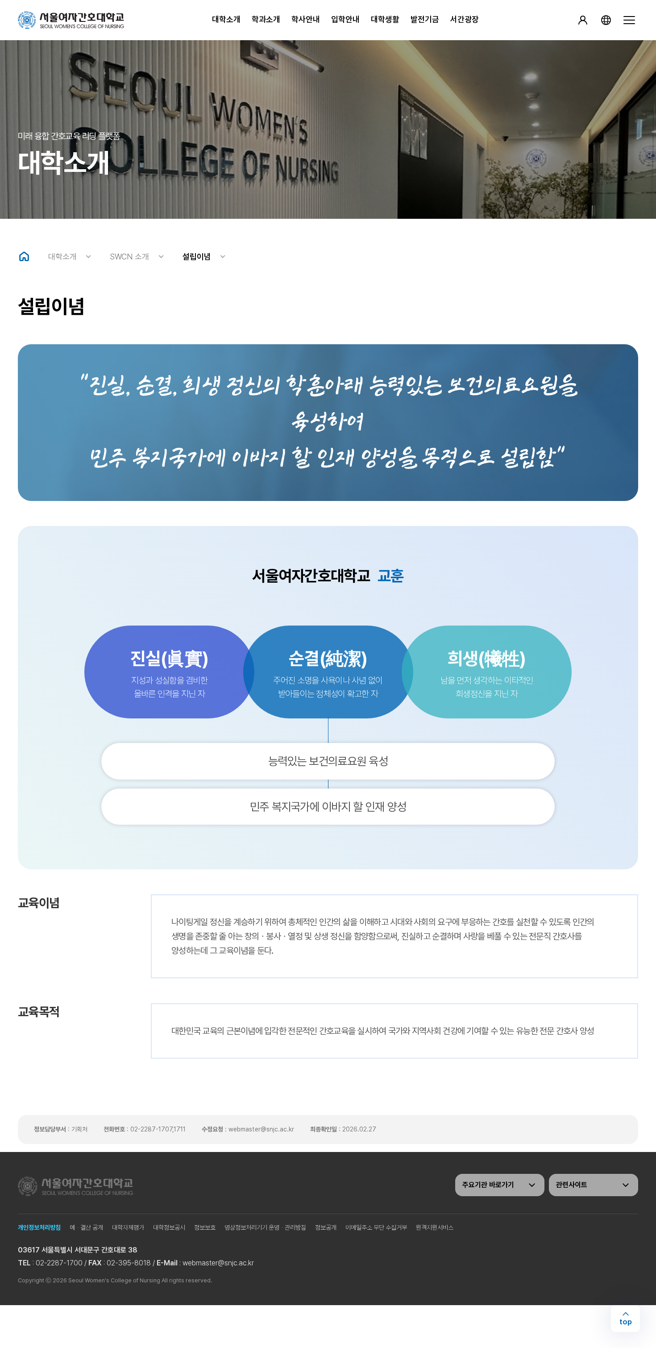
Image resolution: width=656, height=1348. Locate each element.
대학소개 (226, 19)
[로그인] (583, 20)
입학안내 (345, 19)
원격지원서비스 (434, 1227)
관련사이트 (571, 1185)
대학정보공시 (169, 1227)
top (625, 1321)
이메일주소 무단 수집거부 (376, 1227)
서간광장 (464, 19)
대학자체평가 (128, 1227)
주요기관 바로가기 (488, 1185)
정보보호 (205, 1227)
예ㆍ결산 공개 (86, 1227)
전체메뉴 (629, 20)
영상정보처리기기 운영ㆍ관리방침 (265, 1227)
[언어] (606, 20)
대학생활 (385, 19)
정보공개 (325, 1227)
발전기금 (425, 19)
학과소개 (266, 19)
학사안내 (305, 19)
